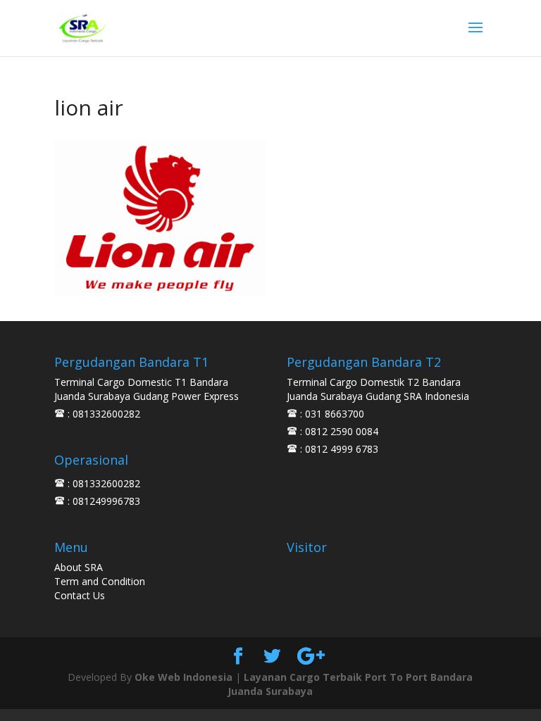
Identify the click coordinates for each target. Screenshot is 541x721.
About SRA (78, 567)
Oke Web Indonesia (183, 677)
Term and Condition (99, 581)
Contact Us (79, 595)
